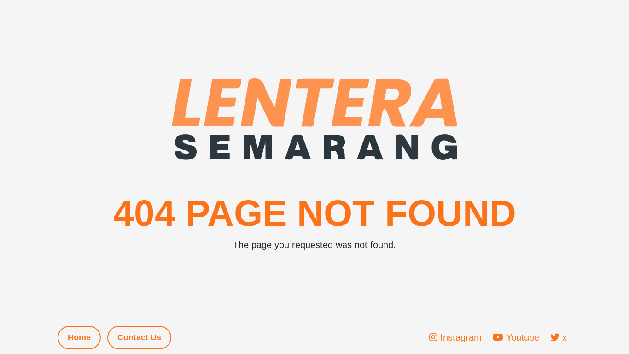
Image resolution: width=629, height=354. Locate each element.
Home (79, 337)
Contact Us (139, 337)
